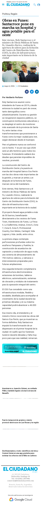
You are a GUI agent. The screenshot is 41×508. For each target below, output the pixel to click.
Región (14, 14)
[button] (3, 4)
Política (6, 14)
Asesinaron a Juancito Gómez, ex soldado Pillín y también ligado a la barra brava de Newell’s (19, 390)
